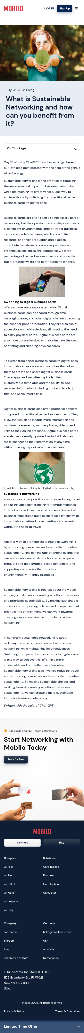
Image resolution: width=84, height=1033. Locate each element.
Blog (6, 949)
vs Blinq (8, 875)
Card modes (51, 866)
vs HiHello (10, 884)
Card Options (51, 884)
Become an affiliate (16, 958)
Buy (61, 842)
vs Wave (9, 892)
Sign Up (64, 8)
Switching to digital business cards (30, 302)
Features (48, 875)
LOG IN (49, 8)
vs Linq (8, 910)
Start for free (15, 759)
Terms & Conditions (67, 1011)
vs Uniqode (11, 901)
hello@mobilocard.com (57, 932)
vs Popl (8, 866)
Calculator (49, 892)
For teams (10, 932)
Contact (22, 842)
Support (9, 940)
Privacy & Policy (14, 1011)
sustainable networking (21, 494)
